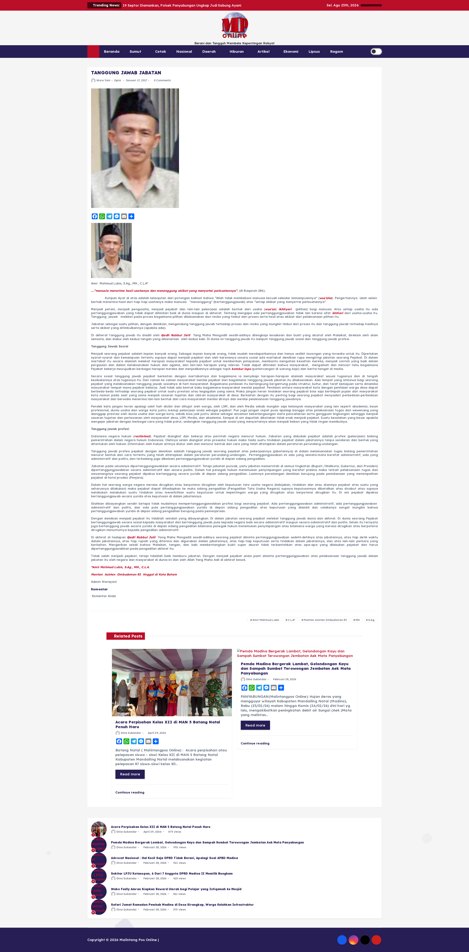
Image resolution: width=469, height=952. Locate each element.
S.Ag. (371, 620)
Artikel (263, 51)
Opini (117, 80)
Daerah (209, 51)
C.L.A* (291, 620)
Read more (130, 774)
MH (358, 620)
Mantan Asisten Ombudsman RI (325, 620)
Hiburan (237, 51)
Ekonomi (290, 51)
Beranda (111, 51)
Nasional (184, 51)
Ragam (336, 51)
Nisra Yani (103, 80)
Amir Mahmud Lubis (265, 620)
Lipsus (314, 51)
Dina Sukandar (131, 733)
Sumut (135, 51)
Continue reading (130, 792)
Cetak (160, 51)
